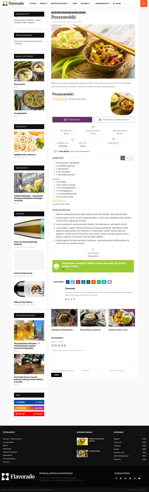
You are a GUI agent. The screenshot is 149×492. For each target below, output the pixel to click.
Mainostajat (7, 449)
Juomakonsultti (102, 3)
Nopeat (63, 12)
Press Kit (6, 462)
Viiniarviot (117, 442)
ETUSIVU (33, 3)
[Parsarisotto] (29, 71)
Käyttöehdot (7, 455)
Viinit (75, 3)
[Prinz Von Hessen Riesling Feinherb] (29, 229)
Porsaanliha (75, 12)
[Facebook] (116, 478)
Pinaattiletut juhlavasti (90, 330)
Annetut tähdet (57, 342)
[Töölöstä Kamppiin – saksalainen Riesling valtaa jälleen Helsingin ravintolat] (29, 183)
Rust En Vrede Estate (23, 273)
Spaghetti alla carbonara (25, 154)
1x (123, 158)
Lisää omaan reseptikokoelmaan (115, 119)
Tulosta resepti (73, 119)
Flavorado (62, 22)
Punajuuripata (94, 451)
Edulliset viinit (119, 452)
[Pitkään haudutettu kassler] (82, 441)
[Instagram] (125, 478)
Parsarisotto (19, 84)
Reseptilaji (82, 12)
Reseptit (43, 3)
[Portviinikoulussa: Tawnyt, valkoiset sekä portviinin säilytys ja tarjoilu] (29, 364)
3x (132, 158)
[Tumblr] (135, 478)
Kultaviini (117, 459)
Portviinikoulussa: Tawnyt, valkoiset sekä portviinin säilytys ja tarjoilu (28, 379)
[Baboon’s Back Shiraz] (29, 289)
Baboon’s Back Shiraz (23, 302)
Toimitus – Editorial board (12, 439)
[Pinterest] (130, 478)
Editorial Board (132, 490)
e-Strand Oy (48, 489)
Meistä (5, 445)
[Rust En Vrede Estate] (29, 260)
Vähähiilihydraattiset (121, 456)
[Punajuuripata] (82, 453)
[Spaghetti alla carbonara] (29, 141)
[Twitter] (121, 478)
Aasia (58, 12)
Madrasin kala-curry (118, 330)
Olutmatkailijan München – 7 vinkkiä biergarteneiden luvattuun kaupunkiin (27, 345)
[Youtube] (139, 478)
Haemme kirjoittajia (10, 452)
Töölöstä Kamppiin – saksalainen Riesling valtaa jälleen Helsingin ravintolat (28, 198)
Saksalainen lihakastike (62, 330)
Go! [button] (63, 269)
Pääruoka (68, 12)
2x (127, 158)
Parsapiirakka (20, 113)
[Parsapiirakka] (29, 100)
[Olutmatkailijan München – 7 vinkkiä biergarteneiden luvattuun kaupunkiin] (29, 330)
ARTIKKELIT (85, 3)
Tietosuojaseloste (9, 459)
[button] (53, 99)
